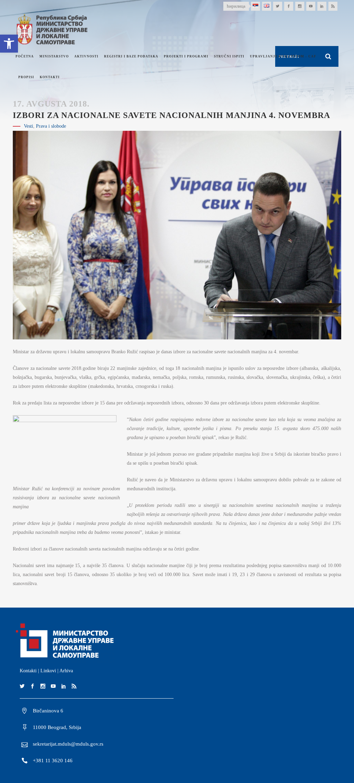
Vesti (28, 126)
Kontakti (28, 670)
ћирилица (236, 6)
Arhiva (66, 670)
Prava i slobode (51, 126)
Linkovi (48, 670)
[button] (9, 44)
